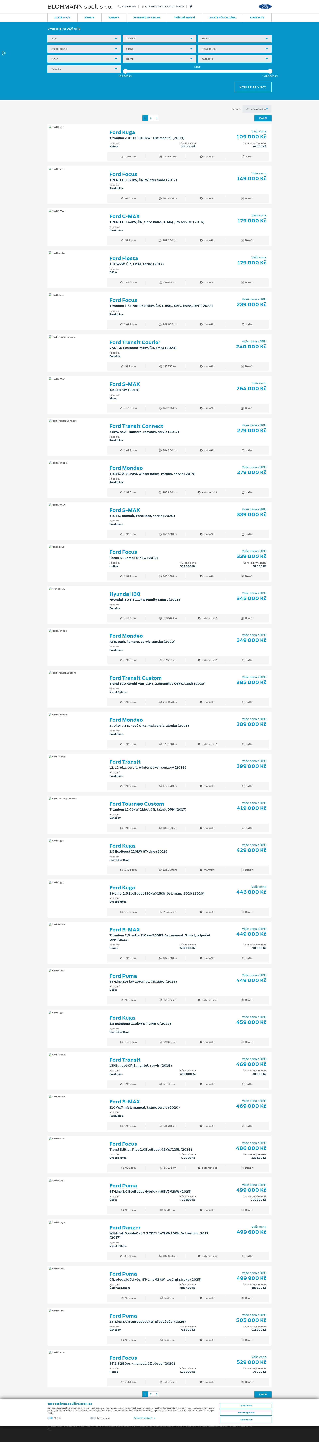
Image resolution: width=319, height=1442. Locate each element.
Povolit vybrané (246, 1412)
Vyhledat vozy (252, 87)
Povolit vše (246, 1405)
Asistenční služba (222, 17)
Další (263, 118)
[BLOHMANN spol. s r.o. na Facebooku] (192, 6)
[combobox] (84, 38)
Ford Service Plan (147, 17)
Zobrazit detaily (143, 1418)
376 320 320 (129, 6)
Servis (89, 17)
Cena (197, 66)
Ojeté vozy (62, 17)
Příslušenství (184, 17)
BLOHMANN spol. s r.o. (80, 7)
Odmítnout (246, 1419)
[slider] (125, 71)
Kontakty (257, 17)
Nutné (57, 1418)
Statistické (103, 1418)
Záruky (114, 17)
